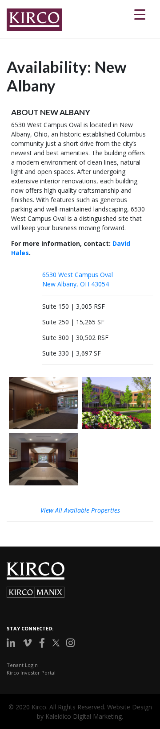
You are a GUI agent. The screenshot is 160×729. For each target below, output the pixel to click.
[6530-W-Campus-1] (43, 459)
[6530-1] (116, 403)
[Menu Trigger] (140, 13)
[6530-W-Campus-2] (43, 403)
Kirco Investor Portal (31, 672)
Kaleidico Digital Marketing (83, 716)
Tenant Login (22, 665)
